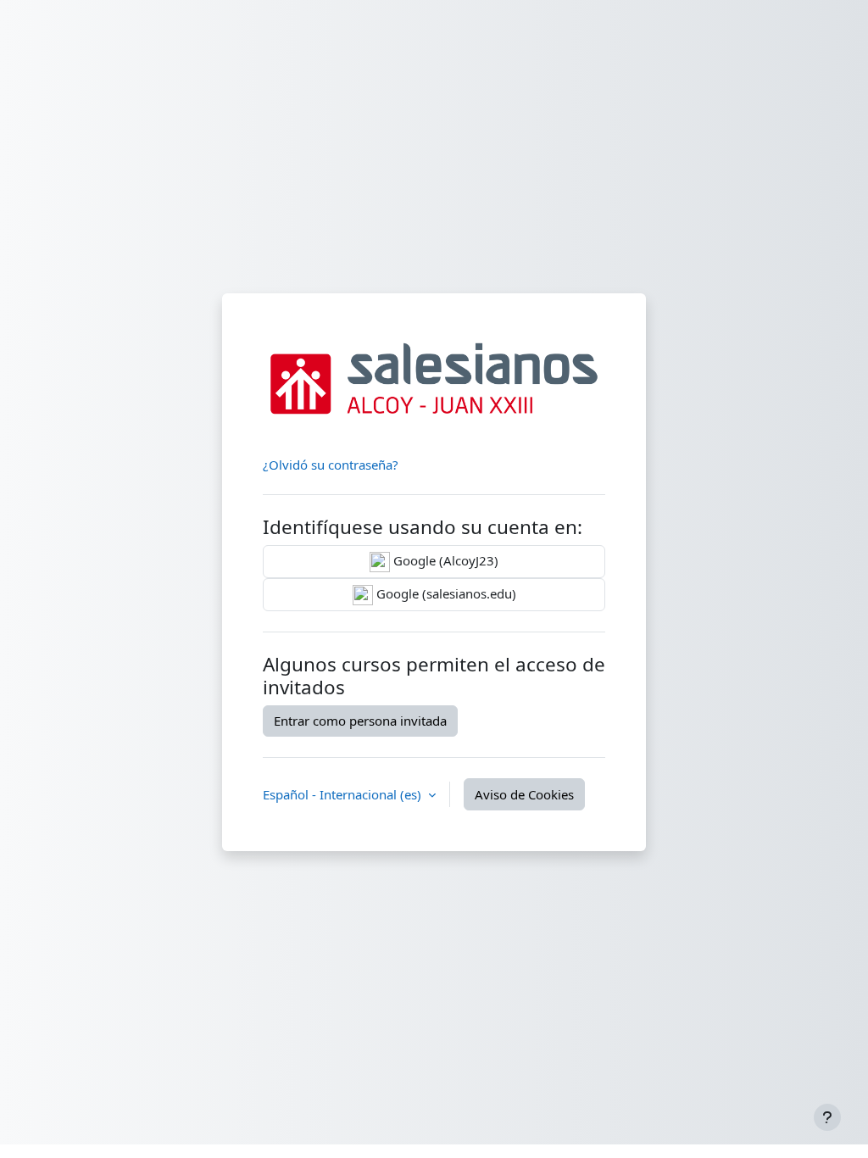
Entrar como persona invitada (360, 720)
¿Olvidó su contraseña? (330, 464)
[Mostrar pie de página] (827, 1117)
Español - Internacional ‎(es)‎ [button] (344, 794)
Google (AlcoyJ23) (444, 560)
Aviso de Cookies (524, 794)
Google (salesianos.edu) (444, 593)
